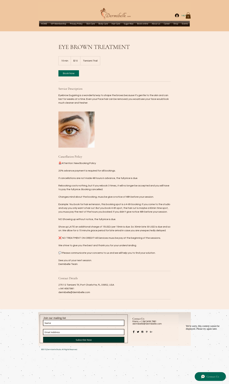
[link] (68, 73)
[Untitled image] (76, 129)
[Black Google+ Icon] (151, 332)
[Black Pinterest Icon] (147, 332)
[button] (188, 15)
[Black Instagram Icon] (142, 332)
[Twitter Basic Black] (138, 332)
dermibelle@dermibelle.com (147, 324)
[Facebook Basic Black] (133, 332)
